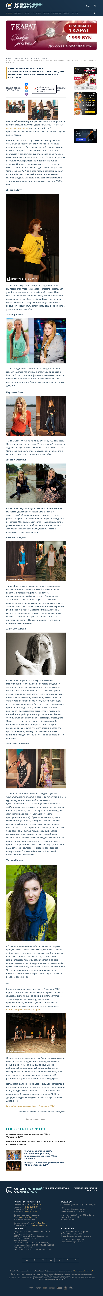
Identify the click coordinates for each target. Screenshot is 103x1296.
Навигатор (46, 13)
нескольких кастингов (17, 128)
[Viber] (26, 94)
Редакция (92, 1190)
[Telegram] (26, 90)
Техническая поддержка (56, 1188)
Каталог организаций (33, 13)
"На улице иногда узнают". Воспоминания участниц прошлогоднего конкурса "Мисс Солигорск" (40, 1155)
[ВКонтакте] (26, 84)
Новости (9, 13)
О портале (74, 13)
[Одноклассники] (26, 87)
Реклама (66, 13)
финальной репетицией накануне (23, 1009)
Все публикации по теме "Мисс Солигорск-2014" (30, 1106)
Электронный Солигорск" (83, 1271)
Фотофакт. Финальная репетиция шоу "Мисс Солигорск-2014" (44, 1163)
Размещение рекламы (85, 1188)
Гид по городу (56, 13)
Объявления (18, 13)
